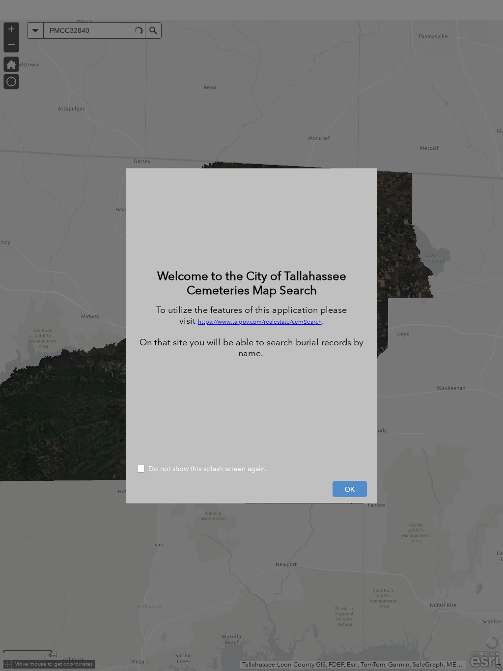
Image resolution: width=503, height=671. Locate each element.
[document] (251, 313)
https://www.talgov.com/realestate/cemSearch (260, 322)
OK (350, 489)
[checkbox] (251, 470)
